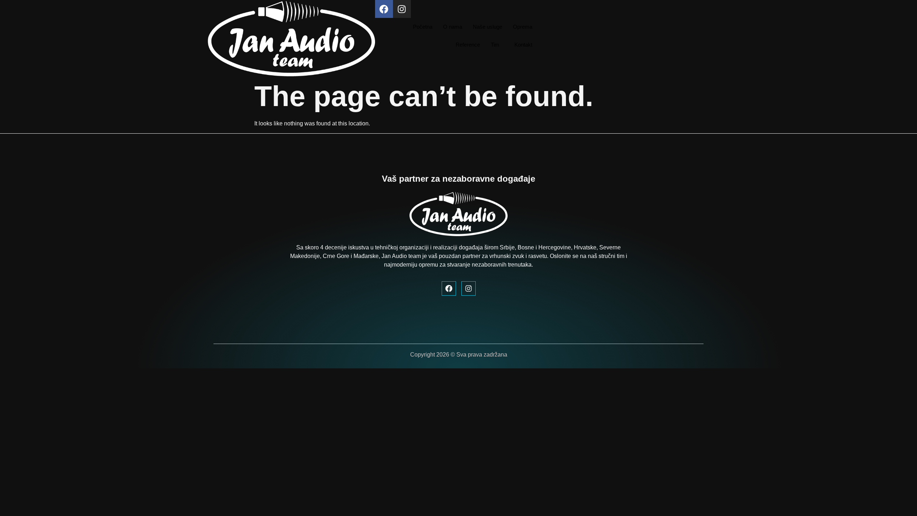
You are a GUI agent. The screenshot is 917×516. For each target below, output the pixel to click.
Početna (422, 27)
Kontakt (523, 45)
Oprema (522, 27)
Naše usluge (487, 27)
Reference (468, 45)
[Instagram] (402, 9)
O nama (452, 27)
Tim (495, 45)
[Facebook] (384, 9)
